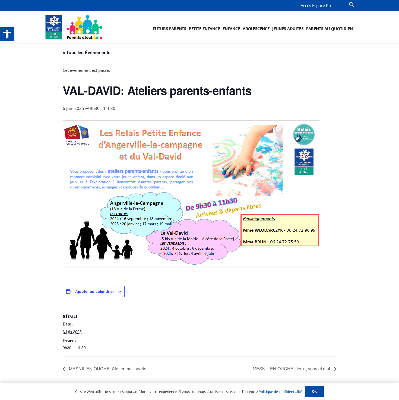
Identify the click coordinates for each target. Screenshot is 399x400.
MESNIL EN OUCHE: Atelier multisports (107, 368)
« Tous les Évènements (86, 52)
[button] (7, 34)
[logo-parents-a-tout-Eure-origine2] (74, 27)
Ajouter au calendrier (94, 291)
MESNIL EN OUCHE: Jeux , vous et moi (292, 368)
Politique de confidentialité (280, 391)
